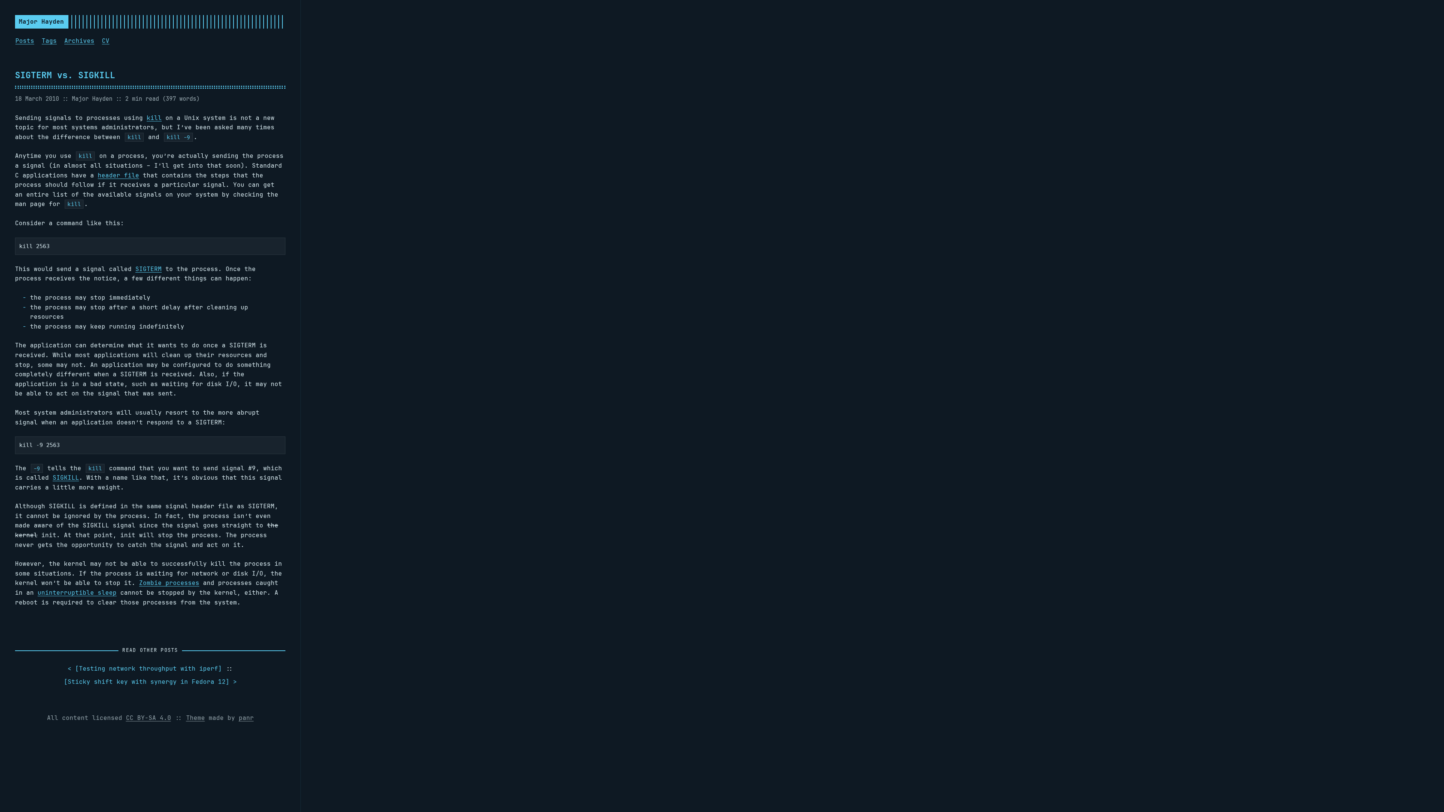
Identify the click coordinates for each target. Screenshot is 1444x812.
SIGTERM (148, 269)
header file (118, 175)
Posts (24, 41)
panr (246, 718)
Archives (79, 41)
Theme (195, 718)
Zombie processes (169, 583)
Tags (49, 41)
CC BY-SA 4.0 (148, 718)
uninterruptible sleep (77, 593)
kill (154, 118)
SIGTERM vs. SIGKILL (65, 75)
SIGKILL (66, 478)
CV (105, 41)
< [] (145, 669)
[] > (150, 682)
